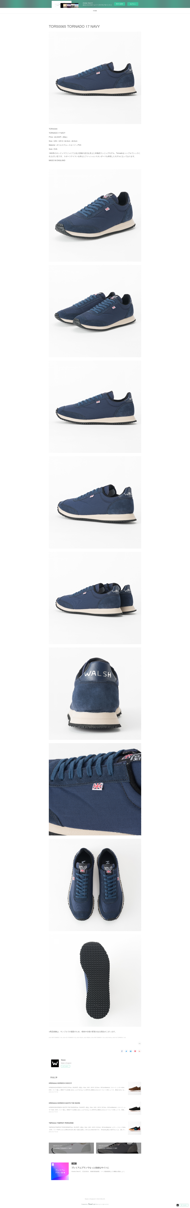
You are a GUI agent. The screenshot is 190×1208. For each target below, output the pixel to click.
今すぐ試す (119, 4)
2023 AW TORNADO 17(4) (55, 1037)
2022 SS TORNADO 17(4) (119, 1037)
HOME (95, 11)
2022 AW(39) (87, 1037)
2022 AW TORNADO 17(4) (98, 1037)
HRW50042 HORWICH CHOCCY (60, 1083)
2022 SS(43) (108, 1037)
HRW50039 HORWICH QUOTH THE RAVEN (64, 1103)
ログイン (133, 4)
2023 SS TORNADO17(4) (69, 1037)
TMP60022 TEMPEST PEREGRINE (61, 1123)
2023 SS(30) (80, 1037)
